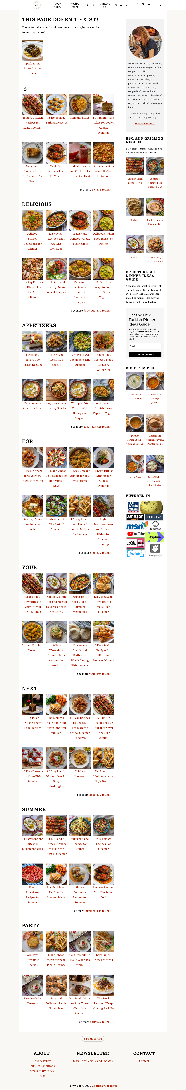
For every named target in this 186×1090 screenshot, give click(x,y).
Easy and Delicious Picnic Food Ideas (56, 1003)
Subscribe (121, 5)
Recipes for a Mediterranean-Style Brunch (103, 776)
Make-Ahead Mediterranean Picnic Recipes (56, 960)
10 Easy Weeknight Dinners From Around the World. (56, 655)
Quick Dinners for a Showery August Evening (33, 475)
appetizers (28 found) (97, 426)
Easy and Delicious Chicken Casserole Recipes (80, 292)
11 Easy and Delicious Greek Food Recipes (80, 238)
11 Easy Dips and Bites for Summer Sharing (32, 844)
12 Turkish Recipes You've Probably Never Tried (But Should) (103, 727)
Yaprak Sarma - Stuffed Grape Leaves (32, 68)
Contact (144, 1061)
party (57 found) (100, 1022)
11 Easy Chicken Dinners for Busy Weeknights (79, 475)
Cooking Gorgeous (105, 1085)
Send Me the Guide (145, 354)
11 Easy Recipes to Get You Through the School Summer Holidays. (80, 727)
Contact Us (105, 5)
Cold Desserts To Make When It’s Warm (79, 960)
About (90, 5)
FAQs (42, 1076)
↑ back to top (93, 1038)
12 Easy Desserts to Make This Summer (32, 776)
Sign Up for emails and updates (93, 1061)
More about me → (145, 123)
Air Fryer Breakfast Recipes (33, 960)
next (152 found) (100, 794)
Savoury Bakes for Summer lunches (33, 524)
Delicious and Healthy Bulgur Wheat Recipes (56, 287)
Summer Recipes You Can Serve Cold (103, 892)
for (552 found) (101, 552)
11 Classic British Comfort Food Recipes (33, 723)
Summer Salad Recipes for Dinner (80, 844)
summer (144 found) (98, 910)
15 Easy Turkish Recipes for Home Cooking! (33, 122)
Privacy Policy (42, 1061)
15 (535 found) (101, 189)
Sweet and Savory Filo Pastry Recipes (33, 359)
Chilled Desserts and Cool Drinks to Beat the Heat (79, 171)
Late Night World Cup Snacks (56, 359)
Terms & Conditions (42, 1066)
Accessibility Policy (41, 1071)
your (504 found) (100, 673)
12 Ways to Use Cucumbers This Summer (80, 359)
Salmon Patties (79, 117)
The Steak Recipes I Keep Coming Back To (103, 1003)
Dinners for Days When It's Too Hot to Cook (103, 171)
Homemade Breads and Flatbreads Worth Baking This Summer (80, 655)
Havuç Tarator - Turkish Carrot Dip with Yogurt (103, 408)
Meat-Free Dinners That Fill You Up (56, 171)
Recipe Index (75, 5)
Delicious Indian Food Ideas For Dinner (103, 238)
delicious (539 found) (97, 310)
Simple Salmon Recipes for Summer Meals (56, 892)
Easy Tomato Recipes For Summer (103, 844)
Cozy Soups (58, 5)
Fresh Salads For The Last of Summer (56, 524)
